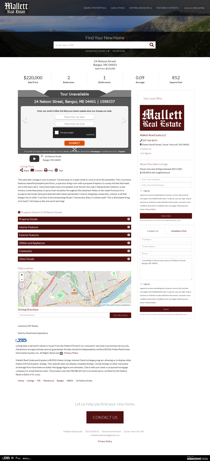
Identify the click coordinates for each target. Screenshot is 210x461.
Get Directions (120, 315)
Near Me (118, 51)
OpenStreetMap (115, 305)
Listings (30, 380)
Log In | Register (194, 8)
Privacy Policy (71, 352)
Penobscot (48, 380)
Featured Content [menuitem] (166, 8)
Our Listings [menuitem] (118, 8)
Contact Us (145, 148)
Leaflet (103, 305)
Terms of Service (180, 314)
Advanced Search (97, 51)
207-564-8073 (150, 140)
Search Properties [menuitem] (94, 8)
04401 (70, 380)
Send (165, 309)
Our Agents (145, 153)
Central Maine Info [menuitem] (140, 8)
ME (39, 380)
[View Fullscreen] (22, 285)
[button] (152, 45)
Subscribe (166, 215)
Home (21, 380)
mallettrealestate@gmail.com (105, 435)
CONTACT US (105, 417)
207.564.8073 (92, 431)
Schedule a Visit (178, 231)
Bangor (60, 380)
